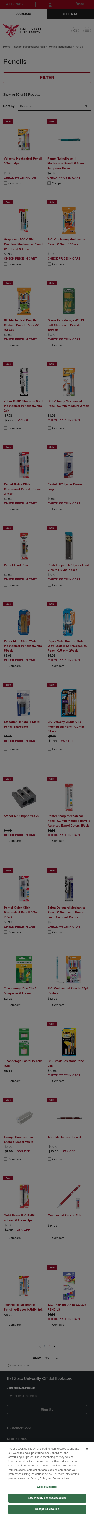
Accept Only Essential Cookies (47, 1498)
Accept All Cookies (47, 1509)
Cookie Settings (47, 1487)
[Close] (87, 1449)
